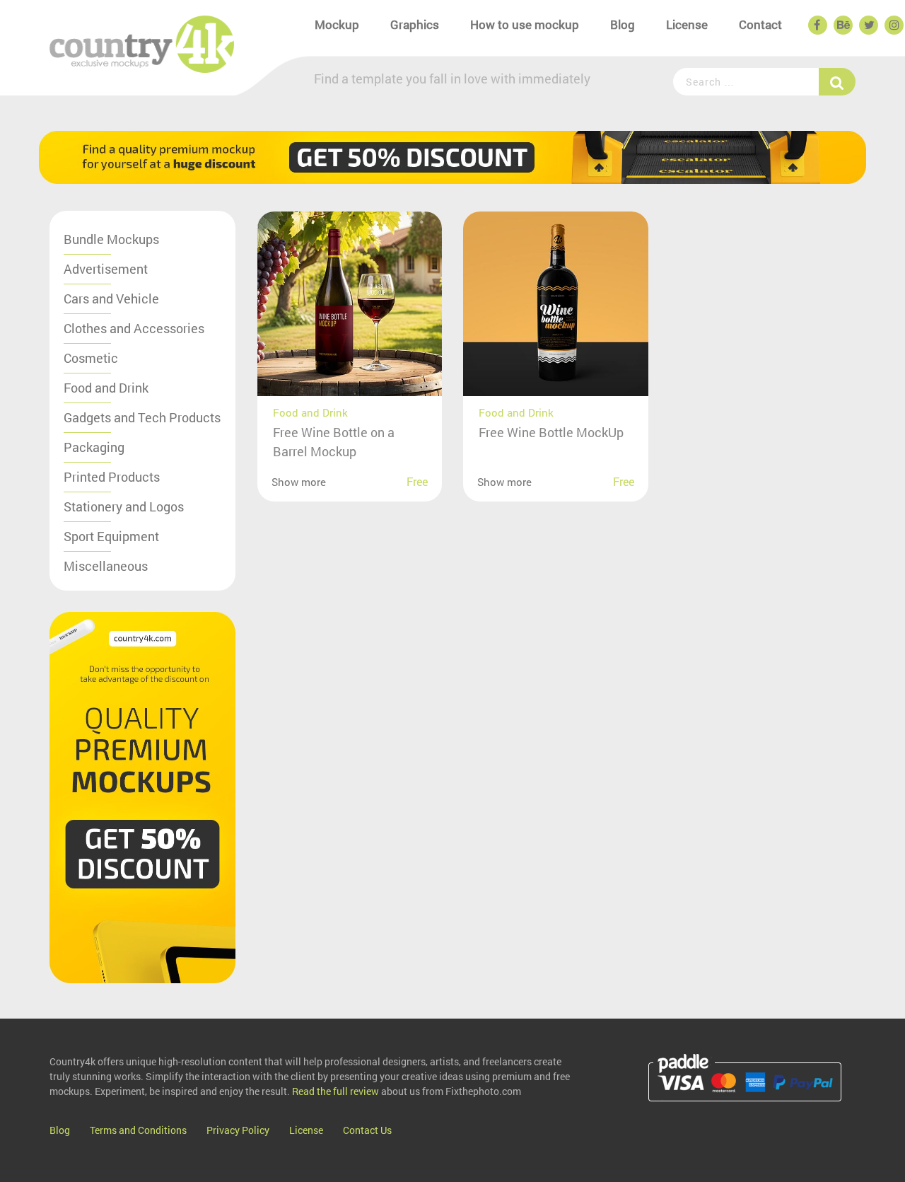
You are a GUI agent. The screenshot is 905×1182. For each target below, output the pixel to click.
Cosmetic (91, 357)
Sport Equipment (111, 536)
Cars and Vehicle (111, 298)
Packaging (94, 447)
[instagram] (893, 25)
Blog (622, 24)
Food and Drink (106, 387)
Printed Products (112, 476)
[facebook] (816, 25)
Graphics (414, 24)
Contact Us (367, 1130)
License (687, 24)
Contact (760, 24)
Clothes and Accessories (134, 328)
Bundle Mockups (111, 239)
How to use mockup (524, 24)
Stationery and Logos (124, 506)
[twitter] (867, 25)
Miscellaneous (106, 565)
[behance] (842, 25)
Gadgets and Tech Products (142, 417)
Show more (299, 482)
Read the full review (335, 1091)
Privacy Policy (237, 1130)
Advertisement (106, 268)
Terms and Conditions (138, 1130)
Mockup (337, 24)
